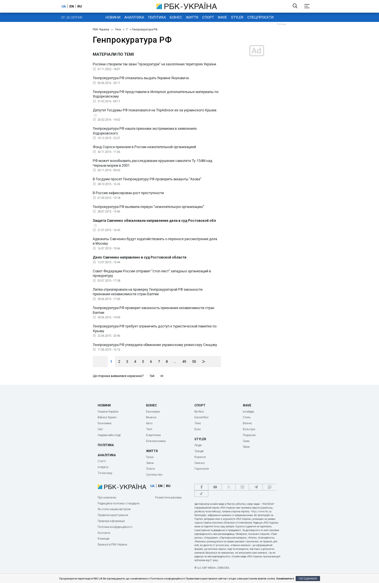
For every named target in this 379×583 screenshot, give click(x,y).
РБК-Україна (101, 29)
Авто (149, 423)
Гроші (150, 457)
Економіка (104, 423)
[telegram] (256, 487)
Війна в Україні (107, 417)
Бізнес (176, 17)
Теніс (197, 423)
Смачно (199, 463)
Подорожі (249, 435)
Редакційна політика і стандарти (118, 503)
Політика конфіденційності (115, 526)
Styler (237, 17)
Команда (103, 538)
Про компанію (107, 497)
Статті (102, 461)
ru (79, 6)
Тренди (199, 451)
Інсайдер (248, 411)
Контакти (104, 532)
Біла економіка (156, 441)
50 (194, 361)
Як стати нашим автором (114, 509)
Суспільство (154, 474)
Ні (161, 376)
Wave (222, 17)
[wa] (269, 487)
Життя (192, 17)
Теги (118, 29)
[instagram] (242, 487)
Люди (198, 445)
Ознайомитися (285, 578)
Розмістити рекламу (168, 497)
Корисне (200, 457)
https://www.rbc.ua (261, 511)
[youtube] (215, 487)
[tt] (201, 493)
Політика (157, 17)
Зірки (246, 446)
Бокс (197, 429)
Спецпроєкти (260, 17)
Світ (100, 429)
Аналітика (134, 17)
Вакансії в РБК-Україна (112, 544)
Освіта (150, 468)
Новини (113, 17)
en (71, 6)
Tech (149, 429)
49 (184, 361)
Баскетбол (201, 417)
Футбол (199, 411)
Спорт (208, 17)
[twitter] (228, 487)
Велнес (247, 423)
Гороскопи (201, 468)
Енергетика (153, 435)
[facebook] (201, 487)
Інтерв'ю (103, 467)
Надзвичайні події (109, 435)
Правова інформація (111, 521)
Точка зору (105, 473)
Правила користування (113, 515)
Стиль (247, 417)
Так (152, 376)
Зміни (150, 463)
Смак (246, 441)
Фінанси (151, 417)
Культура (249, 429)
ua (64, 6)
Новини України (108, 411)
